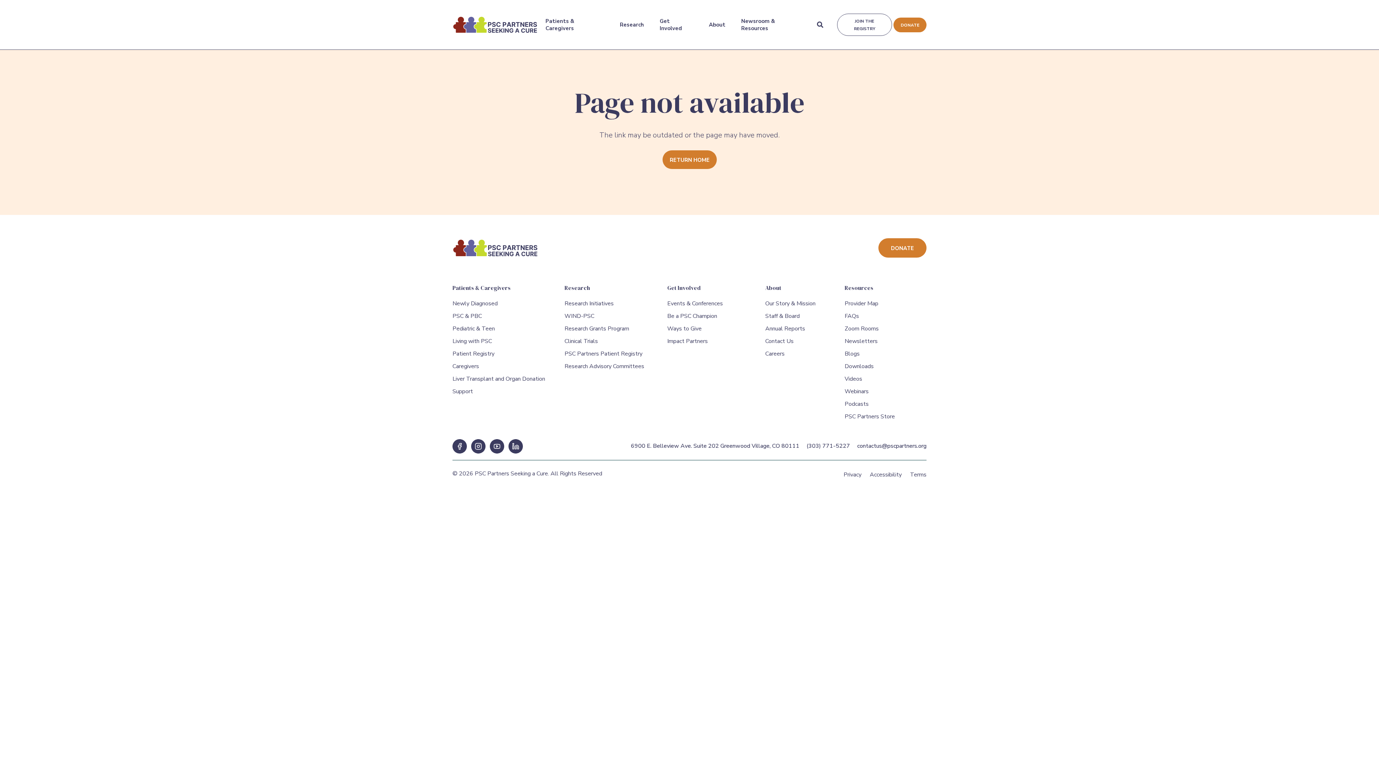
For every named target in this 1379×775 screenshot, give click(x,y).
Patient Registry (473, 354)
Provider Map (861, 303)
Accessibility (886, 475)
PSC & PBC (467, 316)
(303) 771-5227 (828, 446)
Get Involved (671, 25)
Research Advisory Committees (604, 366)
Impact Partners (687, 341)
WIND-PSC (579, 316)
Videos (853, 379)
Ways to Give (684, 329)
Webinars (857, 391)
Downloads (859, 366)
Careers (775, 354)
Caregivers (465, 366)
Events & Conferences (695, 303)
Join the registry (864, 25)
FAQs (852, 316)
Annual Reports (785, 329)
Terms (918, 475)
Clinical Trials (581, 341)
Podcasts (857, 404)
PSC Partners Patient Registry (603, 354)
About (717, 24)
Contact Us (779, 341)
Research (632, 24)
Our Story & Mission (790, 303)
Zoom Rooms (862, 329)
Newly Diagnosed (475, 303)
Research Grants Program (597, 329)
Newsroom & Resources (758, 25)
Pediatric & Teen (473, 329)
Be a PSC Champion (692, 316)
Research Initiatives (589, 303)
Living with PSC (472, 341)
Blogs (852, 354)
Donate (910, 25)
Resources (859, 288)
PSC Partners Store (870, 417)
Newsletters (861, 341)
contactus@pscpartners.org (892, 446)
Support (462, 391)
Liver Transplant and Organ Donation (498, 379)
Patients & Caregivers (559, 25)
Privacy (853, 475)
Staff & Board (782, 316)
